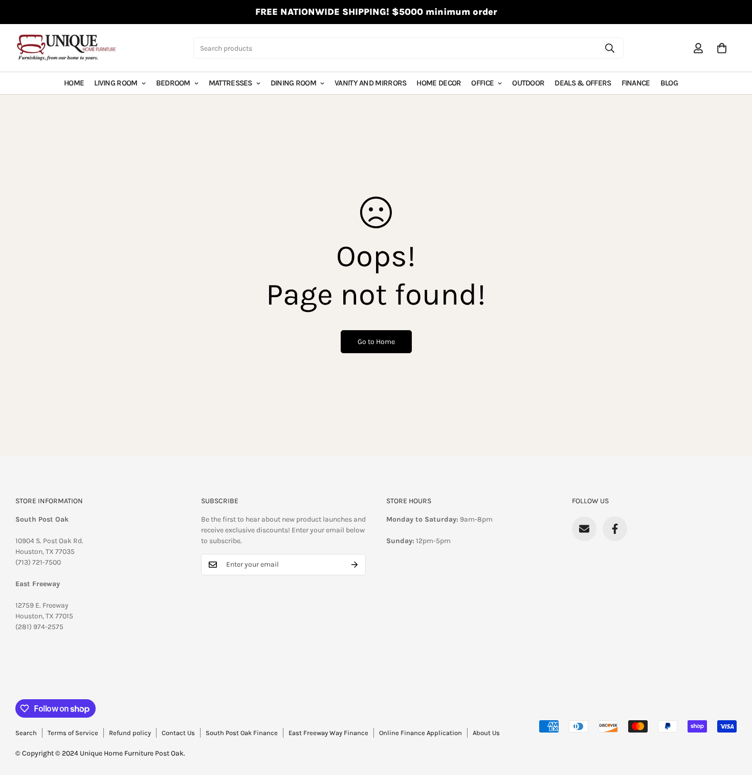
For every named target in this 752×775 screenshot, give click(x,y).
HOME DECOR (438, 83)
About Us (486, 733)
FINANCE (636, 83)
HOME (74, 83)
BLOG (669, 83)
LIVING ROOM (115, 83)
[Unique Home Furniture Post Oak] (66, 48)
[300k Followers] (615, 528)
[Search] (609, 48)
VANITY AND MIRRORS (370, 83)
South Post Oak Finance (242, 733)
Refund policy (130, 733)
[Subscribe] (354, 564)
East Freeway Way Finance (328, 733)
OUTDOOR (528, 83)
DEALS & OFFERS (583, 83)
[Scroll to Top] (732, 719)
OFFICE (482, 83)
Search (26, 733)
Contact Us (178, 733)
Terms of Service (73, 733)
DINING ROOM (293, 83)
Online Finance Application (420, 733)
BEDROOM (173, 83)
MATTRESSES (230, 83)
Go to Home (376, 341)
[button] (722, 48)
